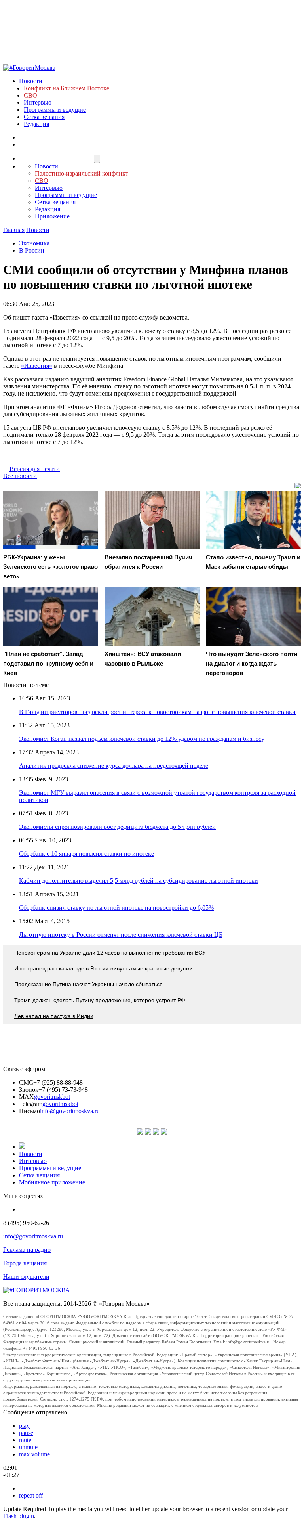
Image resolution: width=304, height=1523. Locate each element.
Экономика (34, 243)
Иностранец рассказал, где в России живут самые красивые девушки (103, 968)
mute (25, 1440)
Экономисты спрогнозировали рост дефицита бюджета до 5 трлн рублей (117, 826)
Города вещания (25, 1263)
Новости (30, 81)
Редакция (36, 124)
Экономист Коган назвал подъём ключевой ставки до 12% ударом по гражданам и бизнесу (141, 738)
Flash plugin (18, 1516)
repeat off (31, 1495)
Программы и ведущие (55, 109)
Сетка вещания (44, 116)
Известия (36, 365)
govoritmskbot (52, 1096)
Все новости (20, 476)
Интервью (37, 102)
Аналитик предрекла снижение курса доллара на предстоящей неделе (113, 765)
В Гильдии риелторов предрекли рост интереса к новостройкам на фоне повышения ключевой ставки (157, 711)
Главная (14, 229)
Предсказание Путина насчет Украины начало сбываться (88, 984)
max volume (34, 1454)
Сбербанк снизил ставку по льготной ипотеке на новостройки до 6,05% (116, 907)
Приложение (52, 216)
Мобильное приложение (52, 1182)
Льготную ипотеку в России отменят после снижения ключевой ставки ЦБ (120, 934)
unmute (28, 1447)
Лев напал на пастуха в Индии (53, 1016)
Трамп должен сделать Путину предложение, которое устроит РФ (99, 1000)
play (24, 1425)
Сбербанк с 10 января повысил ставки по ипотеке (86, 853)
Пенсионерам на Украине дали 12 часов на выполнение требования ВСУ (110, 952)
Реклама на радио (27, 1249)
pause (26, 1432)
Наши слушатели (26, 1276)
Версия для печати (35, 468)
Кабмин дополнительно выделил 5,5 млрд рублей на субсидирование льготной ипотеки (138, 880)
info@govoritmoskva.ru (70, 1111)
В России (31, 250)
